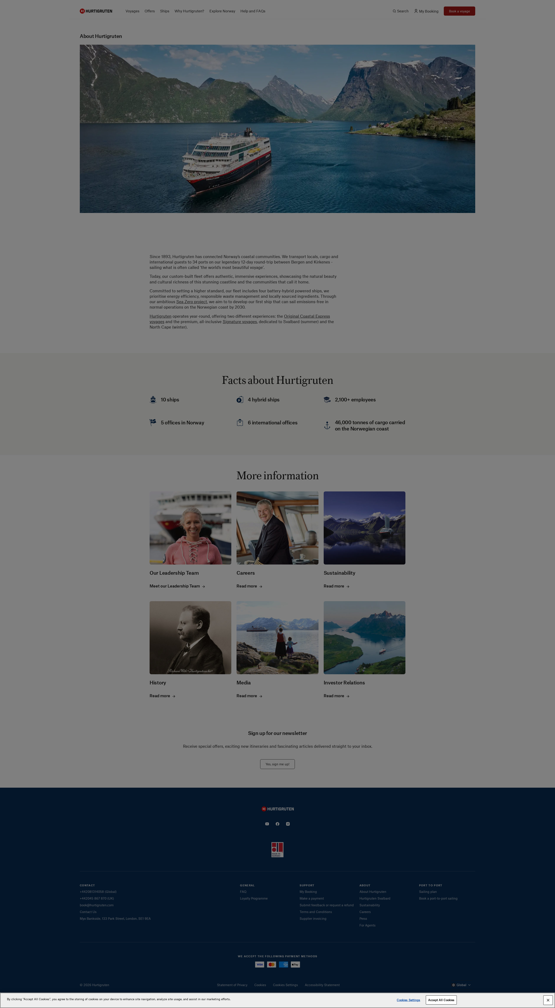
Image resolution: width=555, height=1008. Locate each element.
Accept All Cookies (441, 1000)
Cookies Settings (408, 1000)
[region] (277, 1000)
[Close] (548, 1000)
